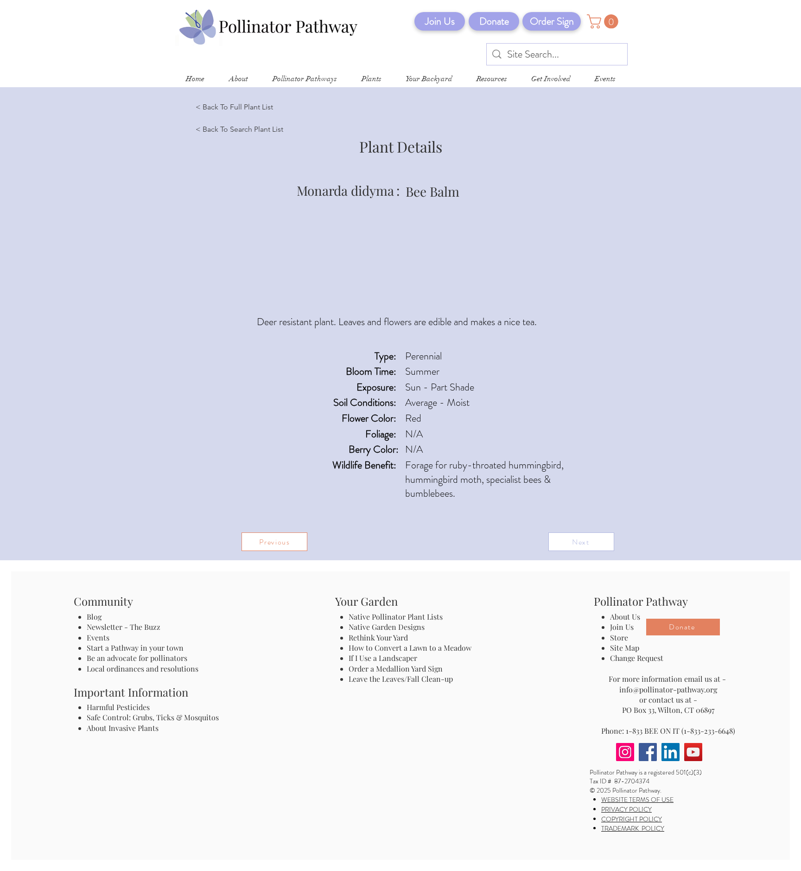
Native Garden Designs (387, 627)
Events (98, 637)
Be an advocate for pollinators (137, 658)
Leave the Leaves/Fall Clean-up (401, 679)
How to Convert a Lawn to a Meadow (410, 648)
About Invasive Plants (123, 728)
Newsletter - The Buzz (123, 627)
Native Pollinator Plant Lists (396, 616)
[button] (604, 21)
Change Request (636, 658)
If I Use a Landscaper (383, 658)
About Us (625, 616)
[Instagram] (625, 752)
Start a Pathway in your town (135, 648)
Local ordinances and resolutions (142, 668)
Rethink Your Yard (378, 637)
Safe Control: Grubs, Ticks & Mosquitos (153, 717)
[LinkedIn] (670, 752)
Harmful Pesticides (118, 707)
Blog (96, 616)
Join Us (622, 627)
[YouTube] (693, 752)
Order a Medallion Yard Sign (396, 668)
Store (619, 637)
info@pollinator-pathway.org (668, 689)
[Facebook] (648, 752)
